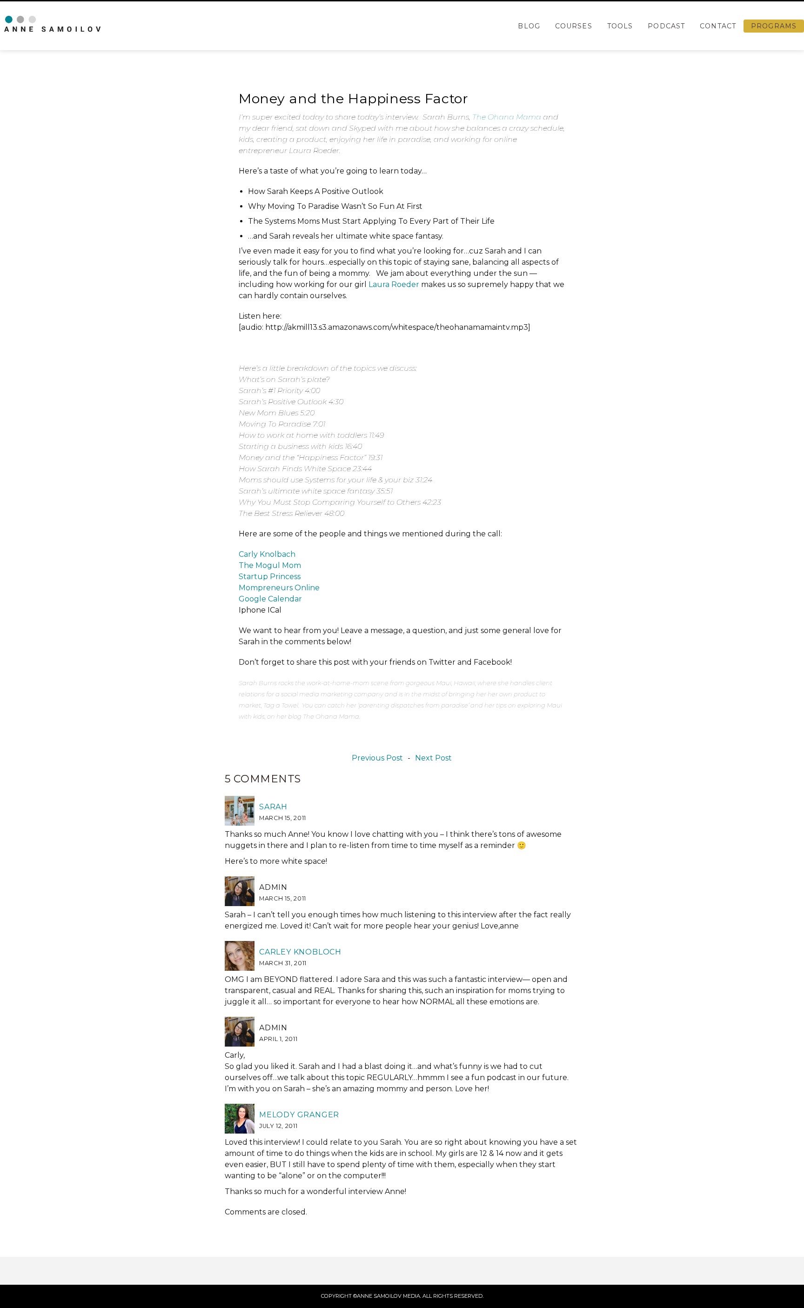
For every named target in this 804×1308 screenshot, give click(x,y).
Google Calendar (270, 598)
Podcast (666, 26)
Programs (774, 26)
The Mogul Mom (270, 565)
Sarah (273, 806)
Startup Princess (270, 576)
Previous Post (377, 758)
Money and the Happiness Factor (353, 98)
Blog (529, 26)
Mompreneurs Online (279, 587)
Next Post (433, 758)
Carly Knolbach (267, 554)
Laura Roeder (393, 284)
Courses (573, 26)
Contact (718, 26)
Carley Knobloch (300, 952)
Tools (620, 26)
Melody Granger (299, 1114)
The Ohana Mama (506, 117)
